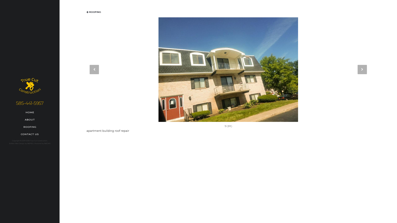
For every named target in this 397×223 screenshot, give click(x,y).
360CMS (47, 143)
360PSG (30, 143)
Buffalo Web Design (17, 143)
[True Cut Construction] (29, 87)
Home (30, 112)
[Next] (362, 69)
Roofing (29, 126)
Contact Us (30, 134)
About (30, 119)
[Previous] (94, 69)
